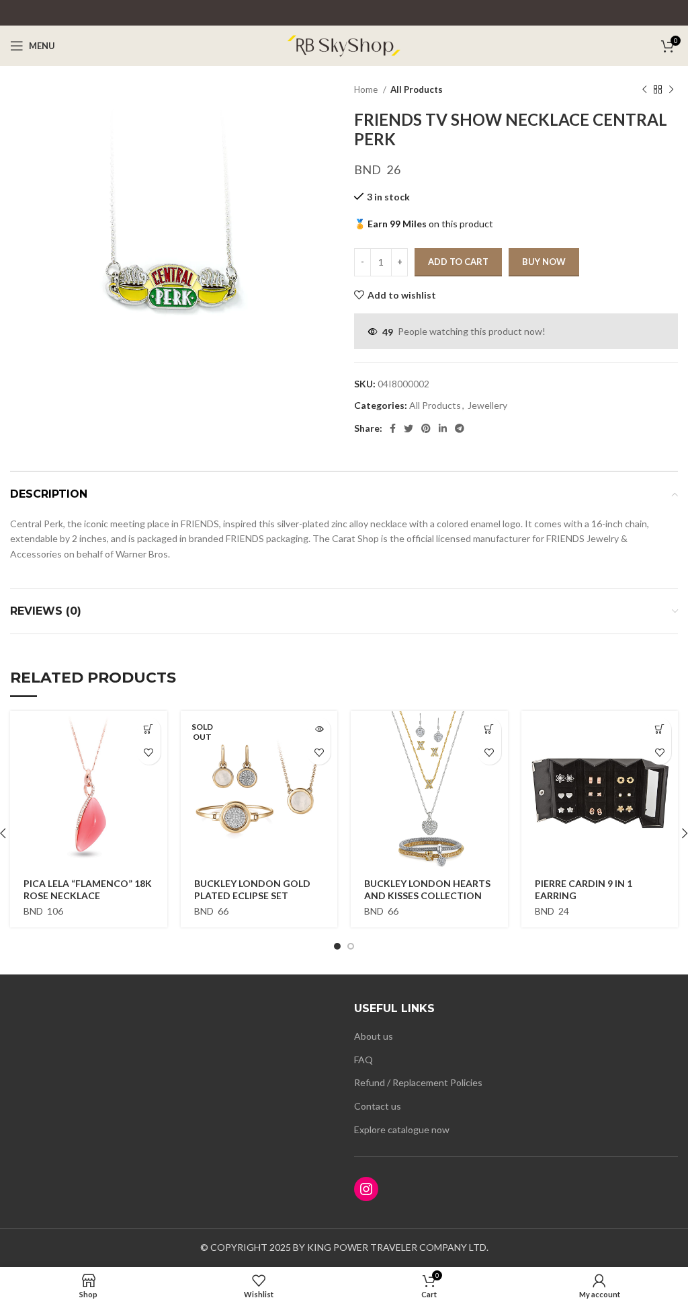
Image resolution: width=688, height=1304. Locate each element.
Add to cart (458, 261)
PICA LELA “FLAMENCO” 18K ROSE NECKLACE (88, 889)
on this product (423, 223)
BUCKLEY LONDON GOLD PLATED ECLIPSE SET (252, 889)
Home (367, 89)
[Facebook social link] (393, 428)
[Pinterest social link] (426, 428)
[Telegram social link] (459, 428)
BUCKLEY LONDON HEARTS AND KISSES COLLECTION (427, 889)
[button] (149, 729)
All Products (416, 89)
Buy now (544, 261)
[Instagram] (366, 1189)
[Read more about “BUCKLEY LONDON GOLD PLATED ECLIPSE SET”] (319, 729)
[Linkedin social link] (443, 428)
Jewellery (487, 405)
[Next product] (671, 90)
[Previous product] (644, 90)
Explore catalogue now (401, 1129)
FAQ (363, 1059)
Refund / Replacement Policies (418, 1082)
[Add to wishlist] (149, 753)
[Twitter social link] (408, 428)
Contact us (377, 1106)
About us (373, 1036)
